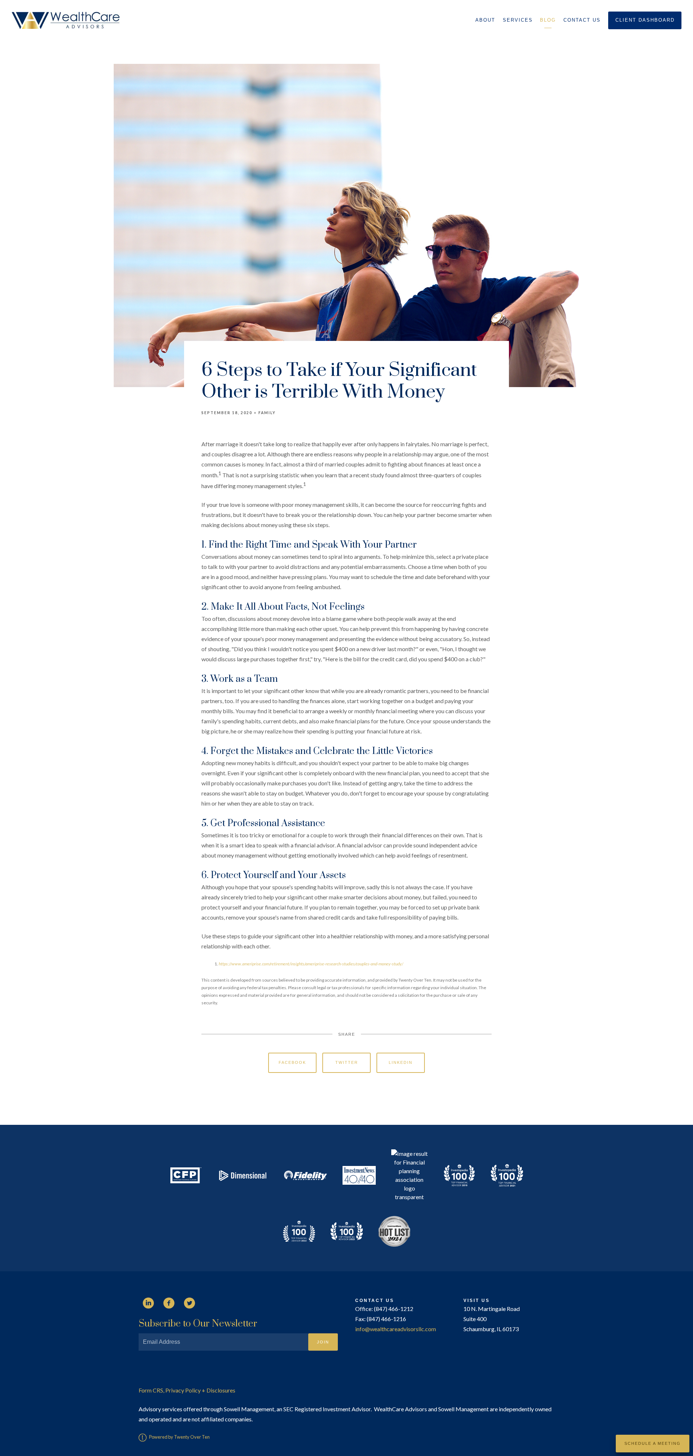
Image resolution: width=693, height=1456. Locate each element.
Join (323, 1342)
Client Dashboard (645, 20)
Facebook (292, 1062)
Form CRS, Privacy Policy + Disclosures (187, 1390)
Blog (548, 20)
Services (518, 20)
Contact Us (582, 20)
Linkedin (401, 1062)
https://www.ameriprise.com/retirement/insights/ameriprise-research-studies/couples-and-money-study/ (311, 963)
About (485, 20)
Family (267, 413)
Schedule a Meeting (652, 1443)
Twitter (346, 1062)
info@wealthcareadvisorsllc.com (395, 1328)
